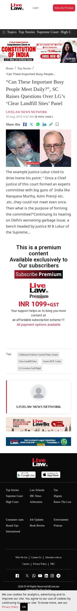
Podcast (58, 525)
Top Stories (27, 32)
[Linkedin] (44, 124)
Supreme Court (48, 32)
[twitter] (31, 124)
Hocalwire (45, 590)
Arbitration (36, 501)
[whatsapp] (38, 124)
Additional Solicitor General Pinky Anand (38, 354)
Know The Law (62, 501)
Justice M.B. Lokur (52, 361)
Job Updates (36, 519)
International (13, 531)
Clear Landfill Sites (28, 361)
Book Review (37, 525)
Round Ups (12, 525)
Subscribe (39, 274)
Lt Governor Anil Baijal (30, 368)
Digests (58, 496)
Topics (12, 32)
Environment (61, 519)
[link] (51, 124)
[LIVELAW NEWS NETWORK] (38, 392)
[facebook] (25, 124)
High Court (12, 501)
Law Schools (37, 490)
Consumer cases (14, 519)
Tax (56, 490)
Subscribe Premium (64, 8)
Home (9, 68)
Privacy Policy (10, 606)
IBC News (35, 496)
